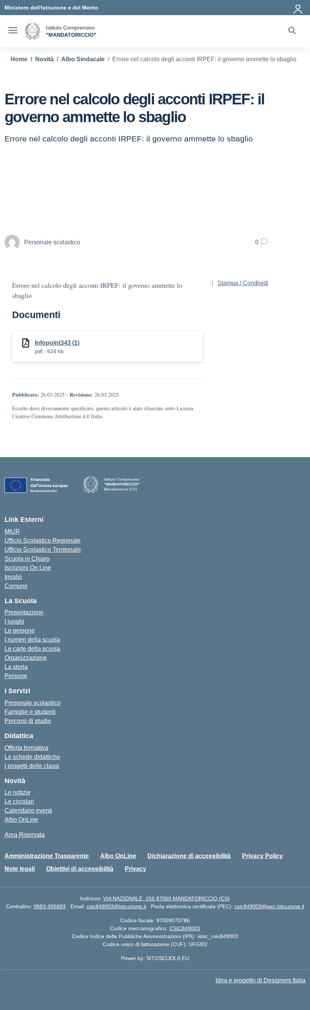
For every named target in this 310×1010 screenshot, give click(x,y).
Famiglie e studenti (30, 712)
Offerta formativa (26, 748)
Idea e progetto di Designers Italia (260, 980)
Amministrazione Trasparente (47, 856)
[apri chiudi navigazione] (12, 31)
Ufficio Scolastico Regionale (43, 540)
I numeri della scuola (32, 639)
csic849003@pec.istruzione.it (269, 906)
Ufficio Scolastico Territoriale (43, 549)
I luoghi (14, 621)
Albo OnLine (21, 819)
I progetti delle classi (32, 766)
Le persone (20, 630)
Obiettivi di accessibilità (79, 869)
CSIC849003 (184, 928)
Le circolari (19, 801)
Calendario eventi (28, 810)
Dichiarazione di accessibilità (189, 856)
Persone (16, 676)
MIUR (12, 531)
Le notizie (18, 792)
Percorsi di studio (28, 721)
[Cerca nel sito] (292, 31)
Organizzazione (26, 658)
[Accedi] (298, 7)
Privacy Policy (262, 856)
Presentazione (24, 612)
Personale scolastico (32, 703)
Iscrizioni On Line (28, 568)
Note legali (20, 869)
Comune (16, 586)
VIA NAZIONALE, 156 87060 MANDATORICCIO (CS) (166, 898)
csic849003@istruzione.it (116, 906)
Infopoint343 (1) (57, 343)
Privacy (135, 869)
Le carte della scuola (32, 648)
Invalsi (13, 577)
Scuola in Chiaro (27, 558)
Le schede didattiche (32, 757)
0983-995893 (50, 906)
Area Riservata (25, 835)
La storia (16, 667)
